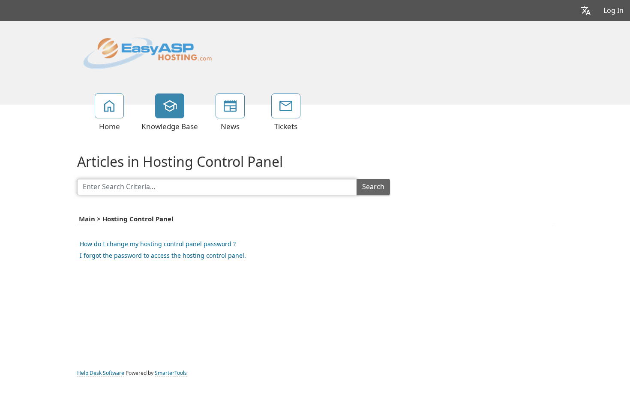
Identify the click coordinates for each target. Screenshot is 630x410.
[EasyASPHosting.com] (147, 52)
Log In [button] (613, 10)
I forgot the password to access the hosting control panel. (163, 255)
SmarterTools (171, 373)
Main (88, 219)
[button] (586, 10)
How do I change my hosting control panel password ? (158, 244)
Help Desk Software (100, 373)
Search (373, 187)
